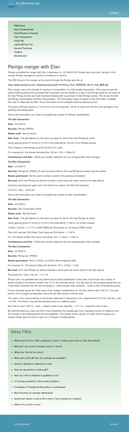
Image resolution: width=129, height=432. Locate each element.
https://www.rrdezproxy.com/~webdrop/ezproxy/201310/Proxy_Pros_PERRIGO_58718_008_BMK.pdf (58, 84)
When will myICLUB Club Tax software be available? (40, 358)
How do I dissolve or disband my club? (33, 363)
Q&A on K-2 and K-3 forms (27, 404)
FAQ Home (19, 25)
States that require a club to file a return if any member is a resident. (48, 398)
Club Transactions (23, 36)
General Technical (23, 48)
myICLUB (18, 40)
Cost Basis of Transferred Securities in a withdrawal (39, 387)
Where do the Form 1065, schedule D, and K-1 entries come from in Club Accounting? (57, 340)
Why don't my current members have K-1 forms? (38, 346)
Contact (114, 13)
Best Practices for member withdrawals (33, 392)
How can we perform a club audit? (31, 369)
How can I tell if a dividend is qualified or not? (36, 375)
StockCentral (20, 55)
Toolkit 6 (18, 52)
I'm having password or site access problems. (36, 381)
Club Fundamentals (24, 29)
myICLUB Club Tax (23, 44)
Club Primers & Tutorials (26, 33)
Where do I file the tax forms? (29, 352)
